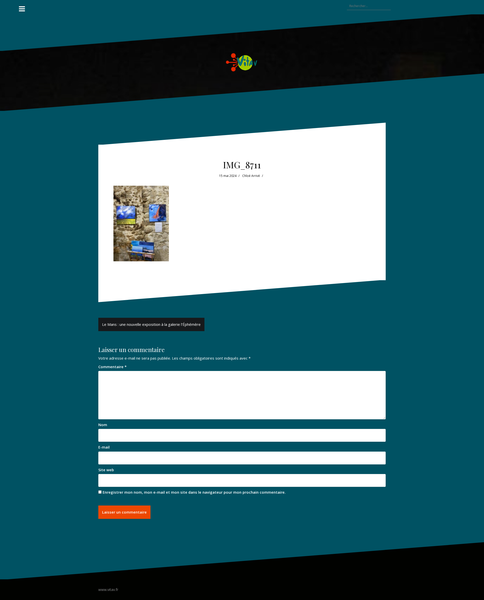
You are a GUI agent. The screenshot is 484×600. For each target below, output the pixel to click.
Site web (106, 469)
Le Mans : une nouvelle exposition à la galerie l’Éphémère (151, 324)
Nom (102, 424)
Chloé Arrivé (251, 176)
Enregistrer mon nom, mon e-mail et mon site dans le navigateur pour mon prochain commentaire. (194, 492)
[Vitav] (242, 62)
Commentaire (112, 366)
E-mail (104, 447)
